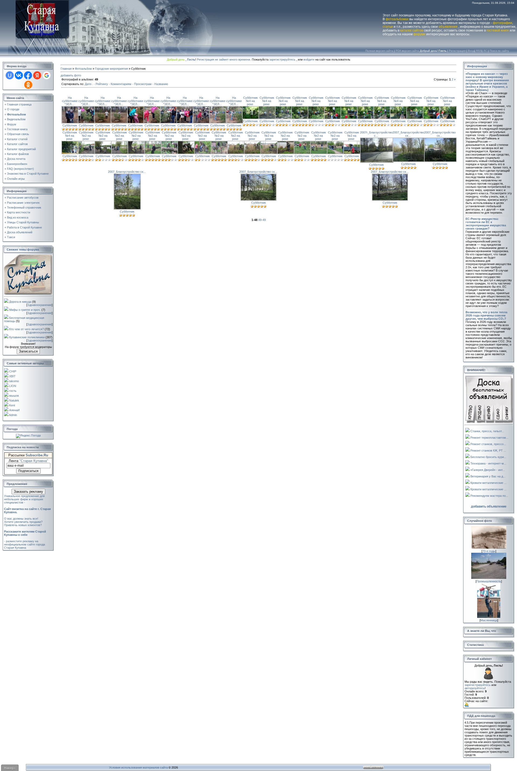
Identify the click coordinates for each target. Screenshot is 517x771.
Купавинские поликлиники (27, 337)
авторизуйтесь (474, 688)
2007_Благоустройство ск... (408, 134)
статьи (388, 27)
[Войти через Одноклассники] (28, 85)
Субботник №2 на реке (86, 135)
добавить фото (71, 75)
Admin (13, 415)
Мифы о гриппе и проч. (25, 309)
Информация (477, 66)
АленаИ (14, 410)
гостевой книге (498, 30)
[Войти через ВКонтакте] (19, 75)
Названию (161, 84)
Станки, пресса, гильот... (487, 431)
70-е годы (488, 551)
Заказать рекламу (28, 492)
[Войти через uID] (10, 75)
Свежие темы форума (23, 249)
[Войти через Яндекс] (37, 75)
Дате (88, 84)
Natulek (14, 400)
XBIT (12, 376)
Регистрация (457, 50)
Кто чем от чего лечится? (26, 329)
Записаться (28, 351)
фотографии (502, 23)
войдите (309, 59)
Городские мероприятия (111, 68)
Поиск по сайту (499, 50)
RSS (479, 50)
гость (12, 390)
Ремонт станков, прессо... (488, 444)
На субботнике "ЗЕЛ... (70, 101)
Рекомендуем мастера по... (489, 495)
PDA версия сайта (407, 50)
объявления (448, 27)
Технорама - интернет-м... (488, 463)
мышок (14, 395)
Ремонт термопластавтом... (489, 437)
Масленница (488, 620)
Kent (12, 405)
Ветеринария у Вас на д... (487, 476)
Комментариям (121, 84)
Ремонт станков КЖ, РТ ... (488, 450)
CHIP (12, 371)
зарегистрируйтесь (282, 59)
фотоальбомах (397, 19)
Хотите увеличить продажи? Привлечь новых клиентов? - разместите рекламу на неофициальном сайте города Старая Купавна (25, 534)
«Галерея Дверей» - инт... (487, 469)
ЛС (485, 50)
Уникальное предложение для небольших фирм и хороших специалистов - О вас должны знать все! (27, 507)
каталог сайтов (411, 30)
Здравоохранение (39, 305)
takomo (14, 381)
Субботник (69, 125)
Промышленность (488, 581)
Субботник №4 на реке (250, 101)
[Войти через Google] (46, 75)
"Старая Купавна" (33, 461)
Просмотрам (143, 84)
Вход (471, 50)
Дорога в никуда (20, 301)
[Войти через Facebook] (28, 75)
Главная (66, 68)
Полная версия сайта (379, 50)
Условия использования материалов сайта (138, 767)
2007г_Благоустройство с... (376, 134)
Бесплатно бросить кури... (488, 457)
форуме (419, 34)
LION (12, 386)
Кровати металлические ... (488, 482)
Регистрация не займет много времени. (224, 59)
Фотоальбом (83, 68)
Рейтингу (102, 84)
